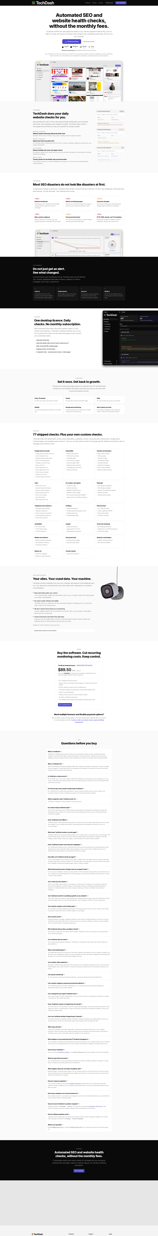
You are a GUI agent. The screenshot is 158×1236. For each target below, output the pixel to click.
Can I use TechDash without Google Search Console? (65, 1016)
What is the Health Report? (57, 950)
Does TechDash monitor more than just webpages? (65, 844)
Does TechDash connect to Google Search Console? (65, 1004)
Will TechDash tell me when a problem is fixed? (64, 929)
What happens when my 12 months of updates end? (65, 1069)
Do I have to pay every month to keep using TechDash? (66, 788)
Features (87, 2)
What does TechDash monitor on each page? (63, 832)
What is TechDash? (55, 751)
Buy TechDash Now (65, 704)
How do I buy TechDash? (56, 1050)
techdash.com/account (96, 1106)
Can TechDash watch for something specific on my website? (68, 896)
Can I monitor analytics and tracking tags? (62, 906)
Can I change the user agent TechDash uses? (63, 994)
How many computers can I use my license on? (63, 1093)
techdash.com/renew (75, 1083)
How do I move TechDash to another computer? (64, 1104)
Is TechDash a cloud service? (58, 776)
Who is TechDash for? (55, 764)
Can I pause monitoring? (56, 974)
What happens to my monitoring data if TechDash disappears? (69, 1039)
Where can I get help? (55, 1125)
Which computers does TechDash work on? (62, 799)
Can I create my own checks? (58, 881)
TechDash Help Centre (75, 1127)
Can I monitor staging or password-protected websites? (67, 983)
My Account (109, 2)
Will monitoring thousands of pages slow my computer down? (68, 869)
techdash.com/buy (64, 1052)
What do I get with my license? (58, 1058)
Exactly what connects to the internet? (45, 630)
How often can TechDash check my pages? (62, 857)
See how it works (90, 41)
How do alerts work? (55, 917)
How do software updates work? (59, 1114)
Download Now (73, 41)
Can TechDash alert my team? (58, 939)
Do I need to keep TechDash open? (59, 807)
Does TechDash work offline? (58, 820)
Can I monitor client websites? (58, 962)
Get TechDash (121, 2)
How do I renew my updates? (58, 1081)
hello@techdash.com (57, 1127)
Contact (100, 2)
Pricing (94, 2)
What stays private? (55, 1027)
